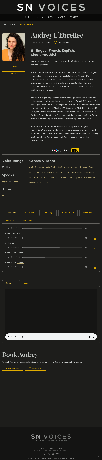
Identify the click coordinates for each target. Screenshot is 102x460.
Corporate (78, 177)
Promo (59, 172)
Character (44, 177)
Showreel (10, 283)
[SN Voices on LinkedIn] (53, 454)
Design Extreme (68, 458)
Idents (92, 167)
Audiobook (27, 220)
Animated (33, 177)
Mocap (32, 172)
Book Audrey (12, 368)
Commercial (66, 177)
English (5, 181)
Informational (68, 212)
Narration (33, 183)
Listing (15, 67)
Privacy (42, 448)
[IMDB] (75, 150)
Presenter (44, 183)
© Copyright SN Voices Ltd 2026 (39, 458)
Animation (39, 167)
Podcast (50, 172)
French (15, 181)
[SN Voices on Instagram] (44, 453)
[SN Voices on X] (49, 453)
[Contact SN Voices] (57, 453)
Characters (54, 177)
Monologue (89, 172)
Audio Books (51, 167)
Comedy (74, 167)
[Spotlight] (60, 150)
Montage (41, 172)
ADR (31, 167)
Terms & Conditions (55, 448)
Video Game (30, 212)
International (63, 42)
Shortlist (15, 73)
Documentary (90, 177)
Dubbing (83, 167)
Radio (66, 172)
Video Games (76, 172)
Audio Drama (63, 167)
